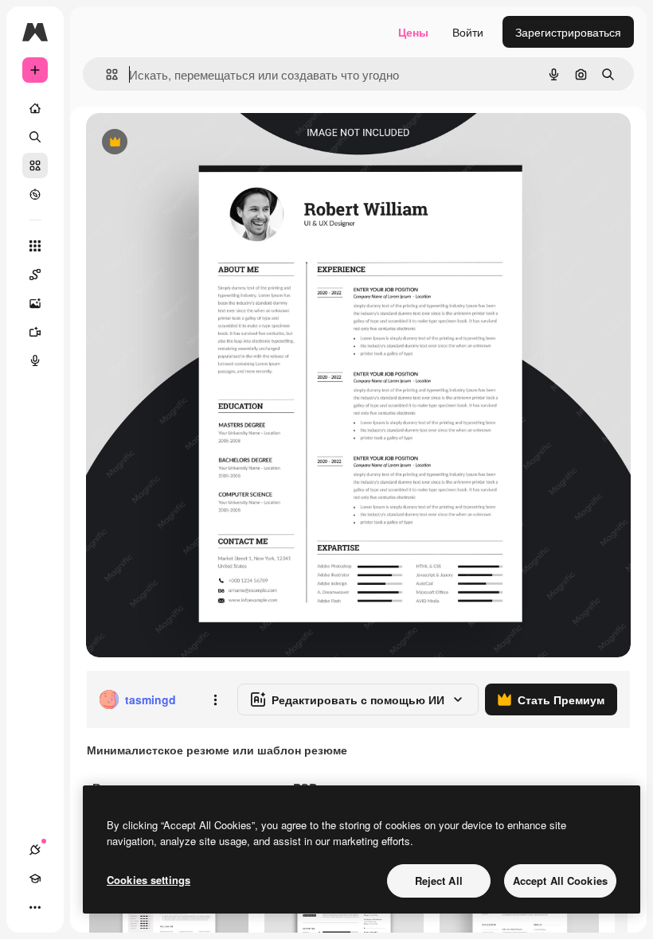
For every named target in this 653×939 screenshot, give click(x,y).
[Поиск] (35, 137)
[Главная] (35, 108)
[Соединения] (35, 850)
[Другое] (35, 907)
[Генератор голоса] (35, 360)
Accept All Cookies (560, 880)
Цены (413, 32)
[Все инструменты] (35, 246)
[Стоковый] (35, 165)
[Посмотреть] (35, 194)
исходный (193, 142)
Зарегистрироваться (568, 32)
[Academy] (35, 878)
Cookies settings (148, 879)
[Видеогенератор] (35, 332)
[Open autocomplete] (105, 74)
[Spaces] (35, 274)
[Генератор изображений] (35, 303)
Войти (467, 32)
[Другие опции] (215, 699)
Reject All (439, 880)
